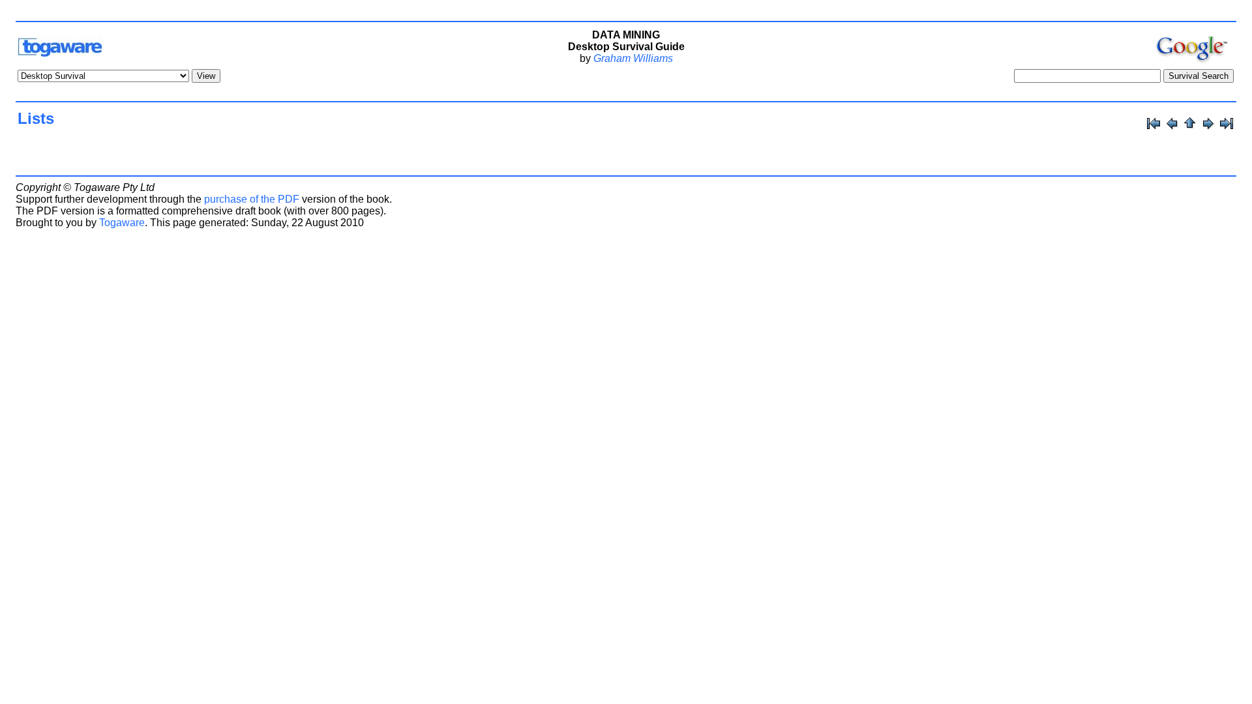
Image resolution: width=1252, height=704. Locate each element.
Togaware (122, 222)
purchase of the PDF (251, 199)
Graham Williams (633, 58)
